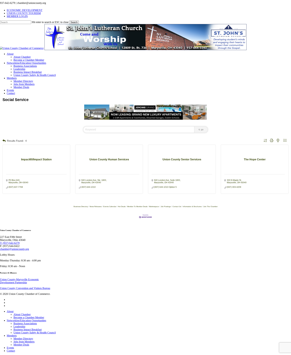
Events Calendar (109, 206)
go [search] (202, 129)
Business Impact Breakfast (27, 329)
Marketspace (154, 206)
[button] (4, 141)
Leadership (19, 326)
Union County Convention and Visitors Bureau (25, 288)
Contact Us (176, 206)
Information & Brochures (192, 206)
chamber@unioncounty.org (14, 249)
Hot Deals (121, 206)
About (10, 311)
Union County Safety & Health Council (34, 332)
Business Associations (25, 323)
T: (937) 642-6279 (10, 243)
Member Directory (23, 338)
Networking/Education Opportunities (26, 320)
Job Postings (166, 206)
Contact (11, 350)
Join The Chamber (210, 206)
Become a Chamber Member (28, 317)
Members (12, 335)
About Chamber (22, 314)
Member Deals (21, 344)
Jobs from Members (24, 341)
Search (74, 22)
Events (10, 347)
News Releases (96, 206)
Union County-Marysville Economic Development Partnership (19, 281)
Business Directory (81, 206)
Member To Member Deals (137, 206)
